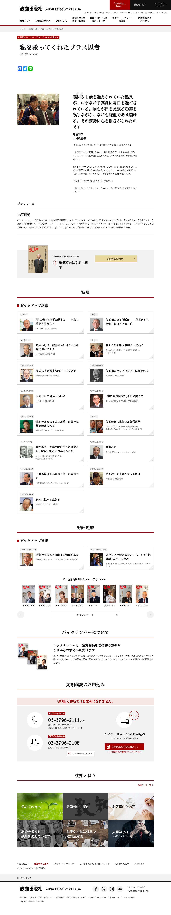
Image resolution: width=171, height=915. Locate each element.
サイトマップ (48, 897)
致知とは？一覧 (144, 785)
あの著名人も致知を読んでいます (95, 864)
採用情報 (59, 897)
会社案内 (23, 897)
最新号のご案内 (41, 864)
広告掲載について (115, 897)
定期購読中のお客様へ (144, 19)
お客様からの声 (122, 864)
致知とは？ (25, 21)
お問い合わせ (129, 897)
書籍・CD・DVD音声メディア (98, 19)
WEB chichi (61, 21)
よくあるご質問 (35, 897)
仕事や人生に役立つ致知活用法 (31, 868)
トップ (22, 29)
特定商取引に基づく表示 (76, 897)
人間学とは (139, 864)
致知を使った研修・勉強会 (78, 19)
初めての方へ (23, 864)
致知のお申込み (43, 21)
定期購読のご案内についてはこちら (126, 751)
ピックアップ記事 (24, 878)
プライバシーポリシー (97, 897)
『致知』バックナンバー (64, 864)
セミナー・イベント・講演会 (122, 19)
